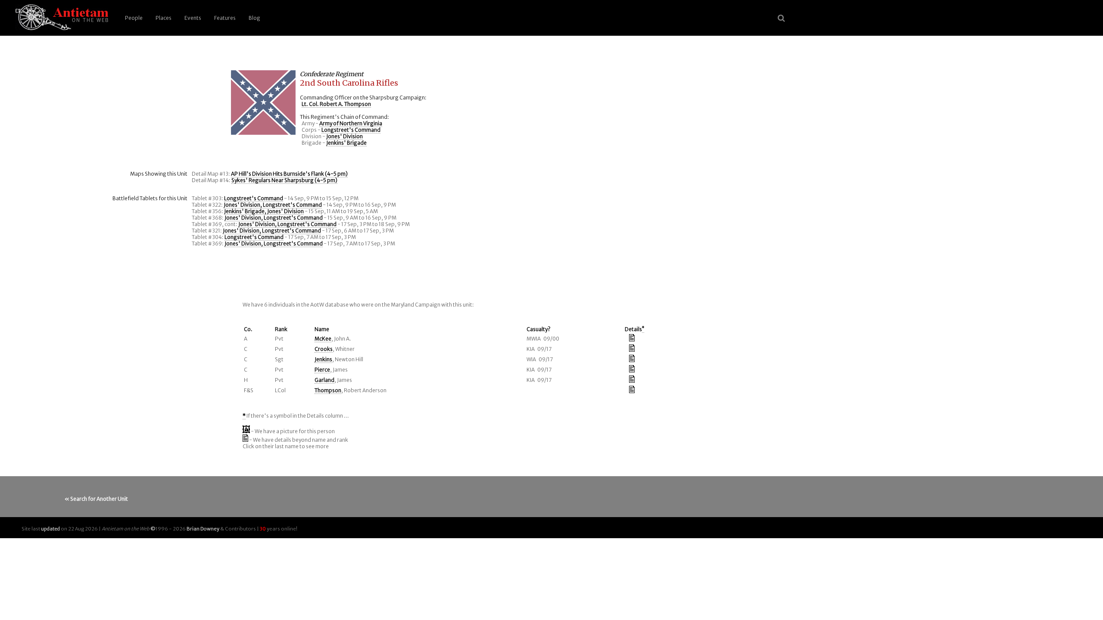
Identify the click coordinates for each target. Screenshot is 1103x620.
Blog (254, 18)
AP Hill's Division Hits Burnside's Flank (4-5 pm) (289, 173)
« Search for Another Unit (96, 499)
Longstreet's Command (350, 130)
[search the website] (781, 18)
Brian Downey (203, 529)
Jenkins (323, 359)
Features (225, 18)
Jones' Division (344, 136)
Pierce (322, 369)
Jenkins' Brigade (346, 143)
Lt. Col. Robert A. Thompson (336, 104)
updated (50, 529)
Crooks (324, 349)
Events (192, 18)
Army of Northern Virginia (350, 123)
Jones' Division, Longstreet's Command (273, 205)
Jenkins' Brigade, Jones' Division (264, 211)
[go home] (60, 18)
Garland (324, 380)
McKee (323, 338)
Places (163, 18)
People (134, 18)
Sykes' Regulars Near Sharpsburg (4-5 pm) (284, 180)
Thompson (328, 390)
